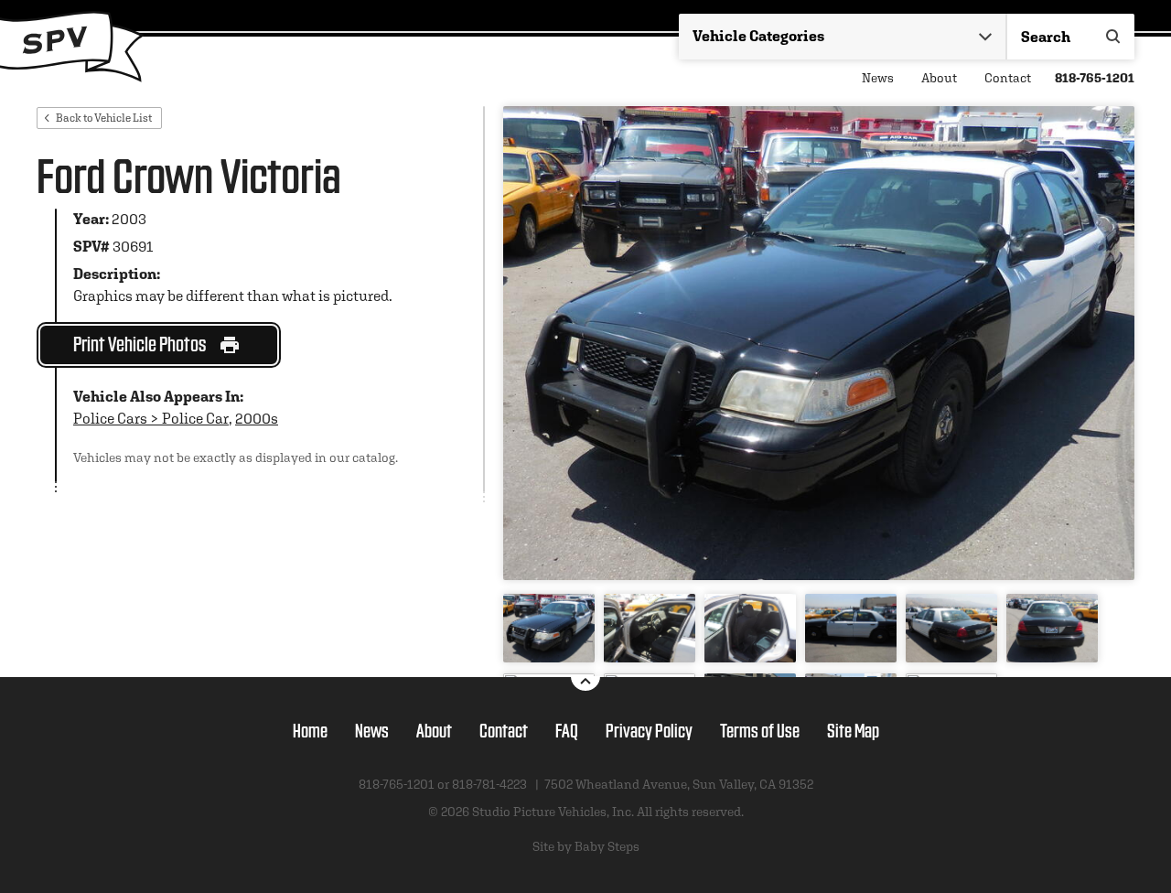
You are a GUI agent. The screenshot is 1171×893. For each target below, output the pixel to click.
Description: (116, 274)
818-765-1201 (1094, 77)
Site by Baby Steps (585, 846)
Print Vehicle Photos (139, 342)
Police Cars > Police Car (151, 418)
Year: (91, 219)
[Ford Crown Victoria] (818, 343)
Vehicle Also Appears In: (158, 396)
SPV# (91, 246)
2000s (256, 418)
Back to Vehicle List (104, 117)
